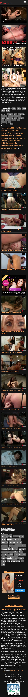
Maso (14, 120)
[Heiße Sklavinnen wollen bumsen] (14, 475)
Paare (19, 146)
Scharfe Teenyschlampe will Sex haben (11, 504)
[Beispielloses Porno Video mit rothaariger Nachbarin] (14, 322)
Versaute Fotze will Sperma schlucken (11, 312)
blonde (23, 128)
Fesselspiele (18, 116)
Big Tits (18, 128)
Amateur (4, 127)
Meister (24, 108)
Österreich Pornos (14, 670)
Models (14, 146)
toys (14, 148)
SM (9, 122)
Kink (15, 118)
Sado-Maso (4, 122)
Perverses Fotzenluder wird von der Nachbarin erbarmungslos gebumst (13, 523)
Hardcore (11, 138)
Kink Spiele (20, 118)
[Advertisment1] (14, 56)
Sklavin (8, 110)
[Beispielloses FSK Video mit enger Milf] (14, 343)
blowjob (4, 130)
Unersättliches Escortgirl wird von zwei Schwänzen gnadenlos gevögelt (11, 189)
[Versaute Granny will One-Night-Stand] (14, 437)
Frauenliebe (16, 135)
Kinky (2, 120)
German (4, 138)
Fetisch (3, 118)
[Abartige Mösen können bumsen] (14, 361)
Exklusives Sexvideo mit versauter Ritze (12, 250)
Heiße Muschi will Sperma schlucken (11, 169)
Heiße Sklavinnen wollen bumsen (10, 485)
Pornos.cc (6, 3)
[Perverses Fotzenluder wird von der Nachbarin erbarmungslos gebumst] (14, 513)
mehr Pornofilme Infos (6, 102)
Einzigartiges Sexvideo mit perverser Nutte (12, 390)
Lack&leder (8, 120)
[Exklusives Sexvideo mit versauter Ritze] (14, 241)
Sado (18, 120)
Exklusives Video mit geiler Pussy (10, 409)
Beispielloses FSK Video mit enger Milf (11, 352)
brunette (11, 130)
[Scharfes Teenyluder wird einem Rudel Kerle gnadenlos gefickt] (14, 260)
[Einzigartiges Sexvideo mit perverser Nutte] (14, 380)
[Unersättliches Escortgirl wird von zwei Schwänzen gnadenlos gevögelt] (14, 179)
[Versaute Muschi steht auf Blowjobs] (14, 418)
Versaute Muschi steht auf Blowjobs (11, 428)
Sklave (3, 110)
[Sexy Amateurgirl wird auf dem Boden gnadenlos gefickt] (14, 220)
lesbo (15, 143)
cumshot (17, 130)
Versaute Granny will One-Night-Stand (11, 447)
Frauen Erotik (6, 135)
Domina (14, 108)
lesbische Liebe (7, 143)
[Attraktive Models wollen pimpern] (14, 456)
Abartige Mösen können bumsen (10, 371)
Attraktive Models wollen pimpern (10, 466)
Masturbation (6, 145)
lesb (18, 140)
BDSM (15, 114)
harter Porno (10, 118)
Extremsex (10, 116)
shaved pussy (5, 148)
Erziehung (3, 116)
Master (19, 108)
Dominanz (21, 114)
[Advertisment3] (14, 285)
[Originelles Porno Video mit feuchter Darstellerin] (14, 200)
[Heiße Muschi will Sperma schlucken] (14, 160)
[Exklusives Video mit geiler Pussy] (14, 399)
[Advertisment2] (14, 77)
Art (9, 127)
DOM (9, 108)
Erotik (10, 133)
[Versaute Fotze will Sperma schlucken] (14, 303)
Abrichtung (9, 114)
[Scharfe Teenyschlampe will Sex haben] (14, 494)
